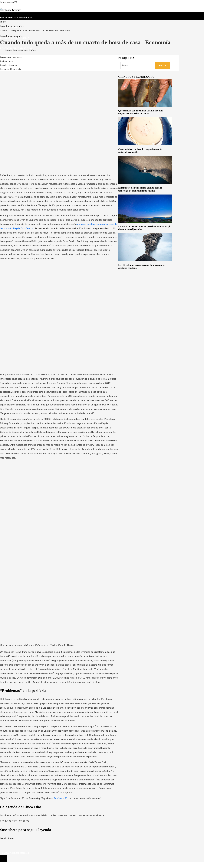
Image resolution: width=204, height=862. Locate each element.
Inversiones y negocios (11, 36)
